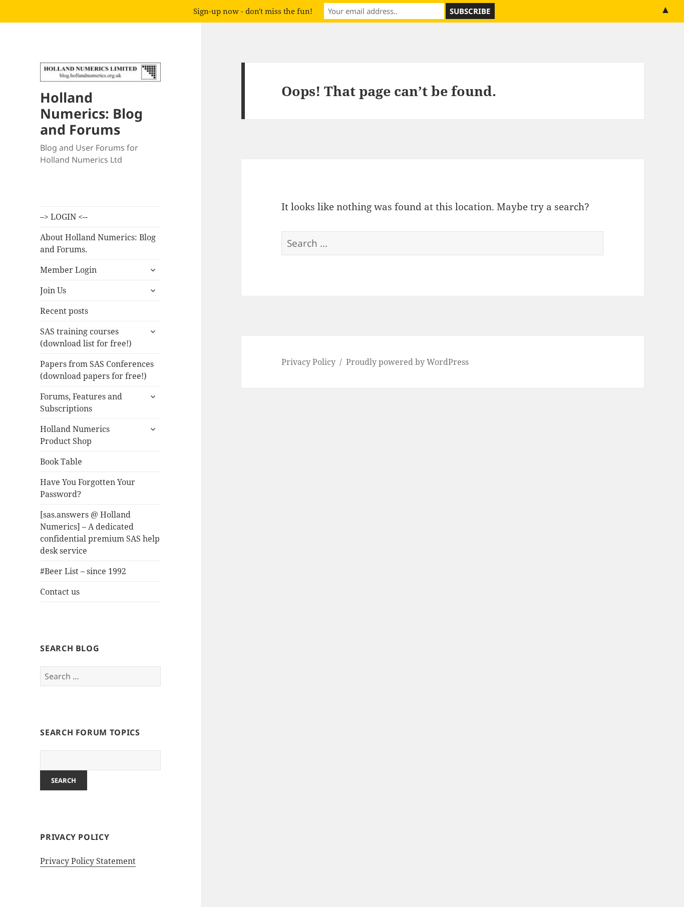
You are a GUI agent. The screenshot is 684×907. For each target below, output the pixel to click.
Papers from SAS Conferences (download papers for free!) (97, 369)
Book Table (61, 461)
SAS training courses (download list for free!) (86, 337)
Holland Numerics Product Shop (75, 434)
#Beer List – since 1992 (83, 571)
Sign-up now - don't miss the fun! (252, 11)
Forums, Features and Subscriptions (81, 402)
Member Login (68, 269)
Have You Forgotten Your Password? (87, 488)
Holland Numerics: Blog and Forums (91, 113)
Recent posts (64, 310)
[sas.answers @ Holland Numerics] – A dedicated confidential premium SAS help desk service (100, 532)
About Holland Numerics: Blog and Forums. (98, 243)
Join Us (53, 290)
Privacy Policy (308, 361)
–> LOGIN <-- (64, 216)
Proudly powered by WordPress (407, 361)
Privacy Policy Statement (88, 860)
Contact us (60, 591)
